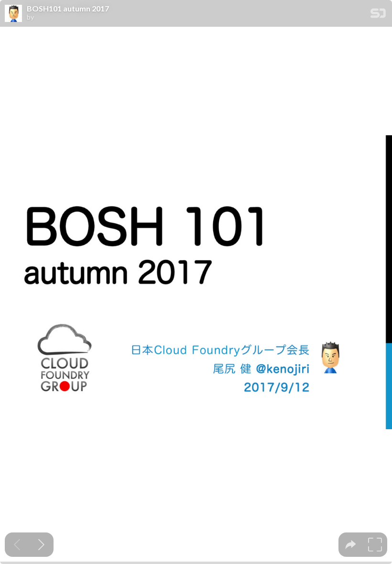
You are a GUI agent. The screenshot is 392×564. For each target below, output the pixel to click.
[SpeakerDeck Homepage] (378, 15)
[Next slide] (41, 544)
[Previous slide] (17, 544)
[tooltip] (350, 544)
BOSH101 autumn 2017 (68, 8)
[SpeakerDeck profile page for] (13, 14)
